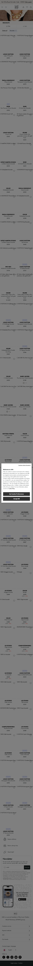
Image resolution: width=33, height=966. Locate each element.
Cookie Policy (11, 488)
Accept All (16, 499)
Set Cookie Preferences (16, 494)
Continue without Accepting (24, 465)
